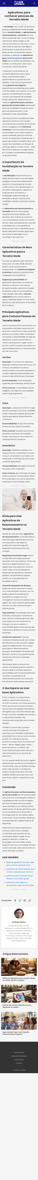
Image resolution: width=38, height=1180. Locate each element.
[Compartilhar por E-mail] (25, 901)
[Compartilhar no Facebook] (15, 901)
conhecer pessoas (14, 58)
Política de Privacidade (19, 1056)
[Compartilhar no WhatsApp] (20, 901)
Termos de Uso (19, 1053)
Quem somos (19, 1060)
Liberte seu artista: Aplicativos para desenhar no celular (17, 1006)
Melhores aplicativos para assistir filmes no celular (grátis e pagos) (19, 979)
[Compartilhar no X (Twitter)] (30, 901)
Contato (19, 1063)
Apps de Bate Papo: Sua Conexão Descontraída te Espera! (16, 1033)
